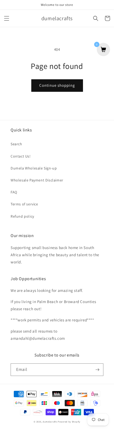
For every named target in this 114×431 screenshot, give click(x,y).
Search (16, 144)
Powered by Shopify (69, 421)
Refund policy (22, 216)
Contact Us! (21, 156)
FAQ (14, 192)
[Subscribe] (97, 369)
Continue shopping (57, 85)
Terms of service (24, 204)
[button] (6, 18)
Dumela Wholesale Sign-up (34, 168)
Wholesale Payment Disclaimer (37, 180)
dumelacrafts (50, 421)
